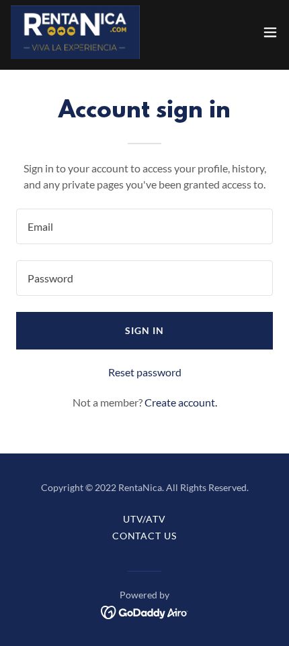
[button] (270, 32)
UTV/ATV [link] (145, 519)
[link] (75, 32)
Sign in (144, 330)
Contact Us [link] (144, 535)
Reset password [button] (144, 372)
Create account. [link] (180, 402)
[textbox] (144, 226)
